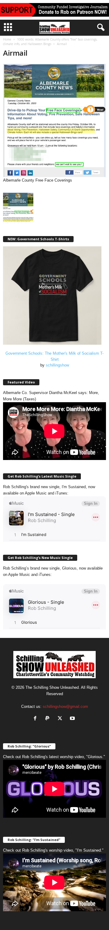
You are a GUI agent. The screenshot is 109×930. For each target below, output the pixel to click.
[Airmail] (54, 120)
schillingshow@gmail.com (65, 706)
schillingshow (57, 365)
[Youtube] (73, 719)
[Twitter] (61, 719)
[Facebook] (36, 719)
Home (7, 39)
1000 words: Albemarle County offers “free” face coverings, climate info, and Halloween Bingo (50, 41)
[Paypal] (49, 719)
